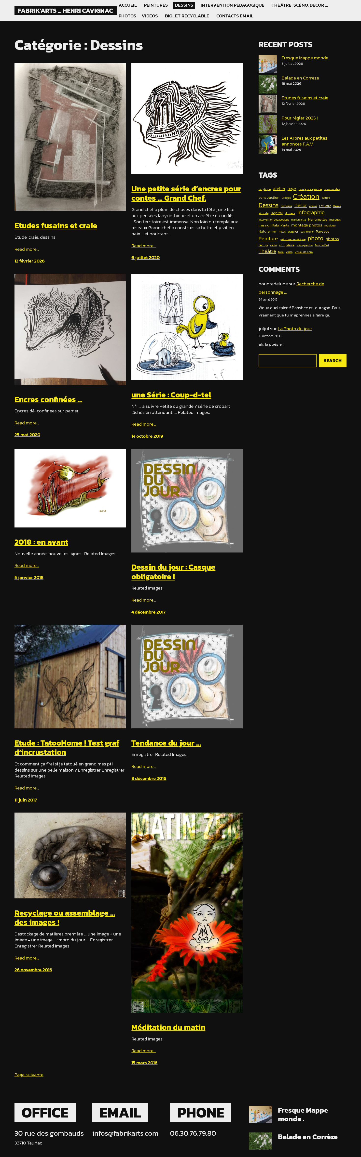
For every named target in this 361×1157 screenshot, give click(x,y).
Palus (282, 232)
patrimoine (307, 232)
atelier (279, 188)
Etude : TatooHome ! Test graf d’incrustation (66, 747)
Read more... (26, 249)
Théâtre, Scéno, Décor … (300, 5)
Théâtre (267, 251)
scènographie (305, 245)
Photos (127, 16)
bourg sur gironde (310, 189)
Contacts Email (234, 16)
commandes (332, 189)
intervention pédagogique (274, 220)
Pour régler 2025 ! (300, 117)
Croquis (286, 198)
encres (313, 206)
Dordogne (286, 206)
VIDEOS (150, 16)
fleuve (337, 206)
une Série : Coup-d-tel (171, 394)
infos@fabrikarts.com (125, 1133)
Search (333, 360)
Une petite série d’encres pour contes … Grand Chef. (186, 193)
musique (329, 226)
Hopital (277, 213)
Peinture (268, 238)
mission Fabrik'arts (274, 225)
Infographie (311, 212)
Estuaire (325, 206)
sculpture (286, 245)
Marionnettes (317, 219)
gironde (263, 213)
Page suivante (28, 1075)
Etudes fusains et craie (55, 225)
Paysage (322, 231)
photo (315, 238)
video (289, 252)
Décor (300, 205)
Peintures (156, 5)
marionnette (298, 220)
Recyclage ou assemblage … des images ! (64, 917)
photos (332, 239)
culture (326, 198)
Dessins (184, 5)
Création (306, 196)
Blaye (292, 189)
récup (263, 245)
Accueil (128, 5)
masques (335, 220)
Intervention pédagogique (232, 5)
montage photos (306, 225)
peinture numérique (292, 239)
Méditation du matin (168, 1027)
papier (293, 231)
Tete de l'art (322, 245)
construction (269, 197)
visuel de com (304, 252)
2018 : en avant (41, 542)
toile (281, 252)
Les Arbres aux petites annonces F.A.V (304, 141)
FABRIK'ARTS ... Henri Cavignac (65, 10)
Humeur (290, 213)
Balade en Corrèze (300, 77)
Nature (264, 231)
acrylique (265, 189)
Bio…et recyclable (187, 16)
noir (274, 232)
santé (273, 245)
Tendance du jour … (166, 743)
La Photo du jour (295, 328)
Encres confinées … (48, 399)
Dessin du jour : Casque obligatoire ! (173, 571)
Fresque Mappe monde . (306, 57)
